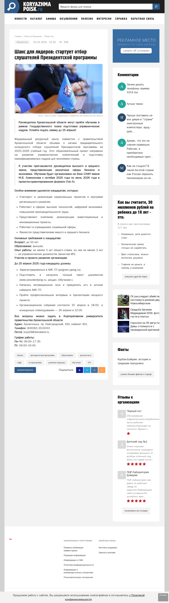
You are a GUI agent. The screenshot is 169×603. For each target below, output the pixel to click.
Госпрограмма (35, 362)
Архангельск (85, 355)
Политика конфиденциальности (79, 565)
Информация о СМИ (73, 560)
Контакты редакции (108, 547)
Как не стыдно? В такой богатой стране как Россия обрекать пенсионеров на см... (140, 172)
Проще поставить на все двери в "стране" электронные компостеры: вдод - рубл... (140, 123)
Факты (123, 349)
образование (67, 355)
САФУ (19, 362)
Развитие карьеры (57, 362)
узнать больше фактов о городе (136, 374)
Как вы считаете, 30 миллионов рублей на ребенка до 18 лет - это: (136, 210)
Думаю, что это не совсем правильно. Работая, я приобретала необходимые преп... (140, 148)
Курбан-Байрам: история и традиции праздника (134, 361)
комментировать (25, 370)
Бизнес (20, 355)
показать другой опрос (136, 276)
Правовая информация (75, 555)
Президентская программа (42, 355)
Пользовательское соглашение (78, 577)
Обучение (76, 362)
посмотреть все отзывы (136, 510)
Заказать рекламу (107, 552)
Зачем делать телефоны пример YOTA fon (138, 88)
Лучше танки (135, 103)
